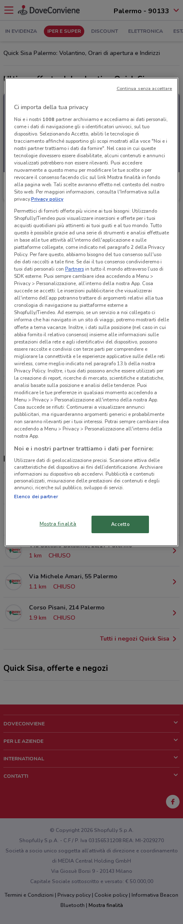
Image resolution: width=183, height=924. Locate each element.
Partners (74, 269)
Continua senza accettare (144, 88)
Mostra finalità (58, 523)
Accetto (120, 523)
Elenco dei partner (36, 496)
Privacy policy (47, 199)
